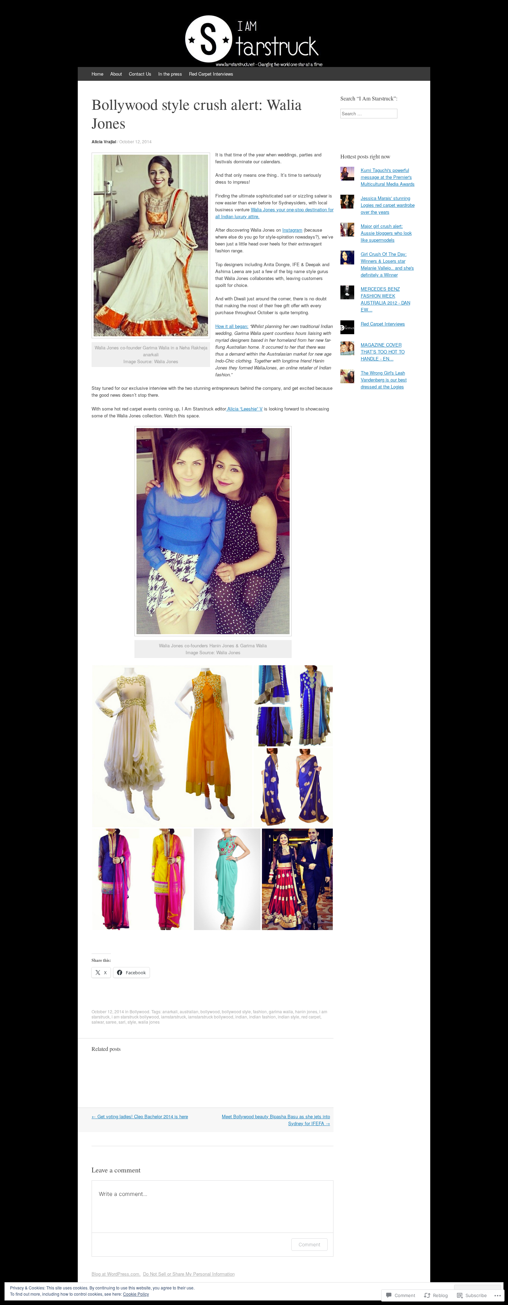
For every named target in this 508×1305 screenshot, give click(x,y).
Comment (309, 1244)
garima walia (281, 1011)
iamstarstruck (173, 1016)
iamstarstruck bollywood (210, 1016)
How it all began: (231, 326)
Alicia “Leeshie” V (244, 408)
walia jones (149, 1022)
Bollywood (139, 1011)
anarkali (170, 1011)
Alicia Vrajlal (104, 141)
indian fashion (262, 1016)
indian (241, 1016)
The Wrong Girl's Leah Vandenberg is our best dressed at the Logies (384, 379)
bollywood (210, 1011)
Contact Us (140, 73)
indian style (288, 1016)
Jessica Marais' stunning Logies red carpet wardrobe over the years (388, 205)
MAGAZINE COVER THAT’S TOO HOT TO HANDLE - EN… (383, 351)
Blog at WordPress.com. (116, 1273)
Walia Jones (263, 209)
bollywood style (236, 1011)
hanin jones (306, 1011)
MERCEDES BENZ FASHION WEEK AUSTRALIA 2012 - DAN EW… (385, 299)
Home (97, 73)
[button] (172, 746)
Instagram (292, 229)
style (132, 1022)
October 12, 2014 (135, 141)
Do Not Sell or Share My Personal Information (189, 1273)
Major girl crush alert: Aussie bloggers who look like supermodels (386, 233)
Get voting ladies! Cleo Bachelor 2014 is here (140, 1116)
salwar (98, 1022)
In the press (170, 73)
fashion (260, 1011)
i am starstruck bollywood (135, 1016)
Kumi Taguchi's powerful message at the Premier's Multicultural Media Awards (388, 177)
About (116, 73)
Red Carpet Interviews (211, 73)
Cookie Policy (136, 1294)
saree (111, 1022)
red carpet (310, 1016)
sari (122, 1022)
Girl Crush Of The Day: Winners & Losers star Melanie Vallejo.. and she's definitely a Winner (387, 264)
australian (189, 1011)
